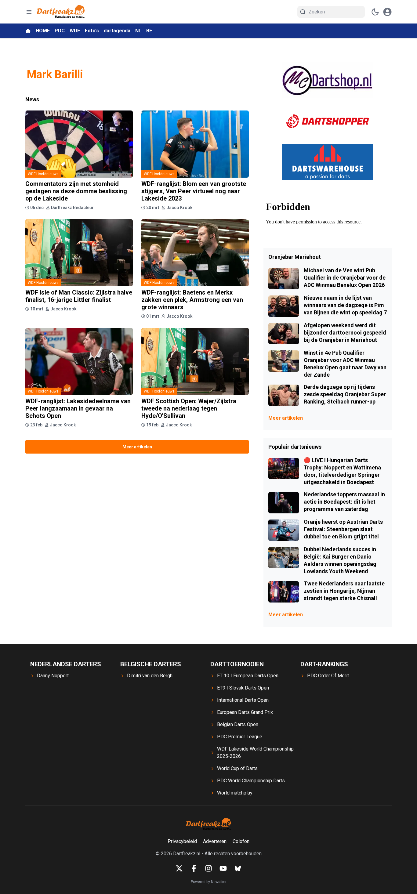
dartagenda (117, 31)
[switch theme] (375, 12)
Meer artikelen (137, 446)
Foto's (92, 31)
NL (138, 31)
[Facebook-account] (194, 868)
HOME (43, 31)
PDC (60, 31)
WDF (75, 31)
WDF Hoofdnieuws (43, 174)
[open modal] (387, 12)
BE (149, 31)
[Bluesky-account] (237, 868)
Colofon (241, 841)
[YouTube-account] (223, 868)
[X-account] (179, 868)
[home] (28, 31)
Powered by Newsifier (209, 882)
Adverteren (215, 841)
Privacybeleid (182, 841)
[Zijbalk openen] (29, 12)
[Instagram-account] (208, 868)
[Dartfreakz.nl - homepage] (60, 12)
